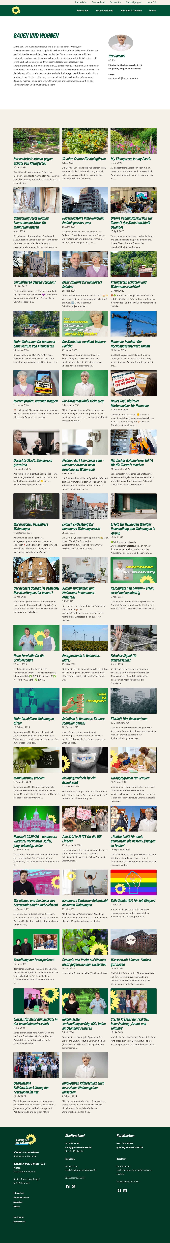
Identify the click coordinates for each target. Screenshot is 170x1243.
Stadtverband (98, 2)
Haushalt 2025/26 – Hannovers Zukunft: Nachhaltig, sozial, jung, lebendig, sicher (35, 841)
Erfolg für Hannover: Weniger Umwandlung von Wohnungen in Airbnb (133, 529)
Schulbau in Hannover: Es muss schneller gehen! (83, 720)
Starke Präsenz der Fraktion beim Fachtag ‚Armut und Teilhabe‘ (130, 1023)
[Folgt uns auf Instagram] (73, 1186)
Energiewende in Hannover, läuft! (81, 657)
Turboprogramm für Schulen (130, 778)
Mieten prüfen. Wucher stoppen (36, 401)
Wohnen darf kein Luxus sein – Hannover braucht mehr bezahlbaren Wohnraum (83, 465)
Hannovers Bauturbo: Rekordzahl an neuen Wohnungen (85, 902)
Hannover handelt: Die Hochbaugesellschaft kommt (130, 343)
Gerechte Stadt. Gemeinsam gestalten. (33, 462)
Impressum (18, 1217)
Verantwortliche (104, 10)
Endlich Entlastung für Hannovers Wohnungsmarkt (81, 526)
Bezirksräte (115, 2)
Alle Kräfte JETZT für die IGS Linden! (82, 838)
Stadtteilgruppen (134, 2)
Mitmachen (82, 10)
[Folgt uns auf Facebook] (68, 1187)
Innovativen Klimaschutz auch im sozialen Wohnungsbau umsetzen (83, 1087)
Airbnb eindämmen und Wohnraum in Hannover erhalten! (78, 592)
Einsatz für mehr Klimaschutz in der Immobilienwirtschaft (36, 1021)
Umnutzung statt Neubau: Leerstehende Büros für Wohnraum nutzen (32, 222)
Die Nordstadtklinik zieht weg (83, 401)
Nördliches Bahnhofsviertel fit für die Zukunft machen (132, 462)
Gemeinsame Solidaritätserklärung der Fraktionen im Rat (31, 1087)
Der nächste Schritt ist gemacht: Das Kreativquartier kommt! (36, 590)
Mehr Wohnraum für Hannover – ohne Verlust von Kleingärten (36, 343)
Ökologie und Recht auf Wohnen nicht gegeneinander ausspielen (84, 962)
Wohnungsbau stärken (29, 778)
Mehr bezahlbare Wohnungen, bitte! (34, 720)
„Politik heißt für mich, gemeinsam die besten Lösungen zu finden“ (133, 841)
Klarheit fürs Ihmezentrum (129, 718)
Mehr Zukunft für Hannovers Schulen (82, 284)
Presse (152, 10)
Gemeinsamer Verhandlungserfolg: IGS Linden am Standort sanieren (84, 1023)
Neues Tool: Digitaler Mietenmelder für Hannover (130, 403)
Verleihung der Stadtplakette (34, 959)
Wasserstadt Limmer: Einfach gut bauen (131, 962)
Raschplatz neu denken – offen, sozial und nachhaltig (132, 590)
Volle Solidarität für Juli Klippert (133, 900)
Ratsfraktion (81, 2)
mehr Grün (152, 2)
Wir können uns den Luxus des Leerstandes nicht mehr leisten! (36, 902)
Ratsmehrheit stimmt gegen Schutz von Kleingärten (33, 161)
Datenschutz (19, 1221)
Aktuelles (17, 1201)
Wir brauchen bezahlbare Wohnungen (31, 526)
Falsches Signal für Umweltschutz (124, 657)
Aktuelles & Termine (131, 10)
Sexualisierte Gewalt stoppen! (35, 282)
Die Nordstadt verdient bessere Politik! (84, 343)
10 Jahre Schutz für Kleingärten (84, 158)
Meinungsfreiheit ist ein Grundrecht (79, 780)
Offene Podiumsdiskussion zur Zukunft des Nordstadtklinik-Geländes (131, 222)
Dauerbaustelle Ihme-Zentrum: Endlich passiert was (83, 220)
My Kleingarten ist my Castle (131, 158)
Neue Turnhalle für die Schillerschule (29, 657)
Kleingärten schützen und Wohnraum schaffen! (129, 284)
